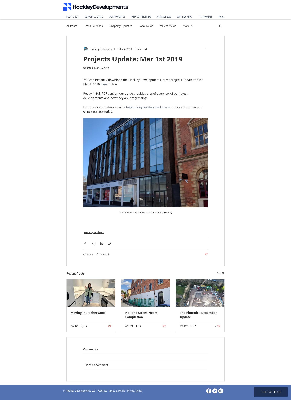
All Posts (71, 26)
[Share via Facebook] (84, 243)
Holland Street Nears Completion (141, 315)
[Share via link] (109, 243)
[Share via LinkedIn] (101, 243)
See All (221, 273)
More (186, 26)
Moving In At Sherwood (88, 313)
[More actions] (206, 49)
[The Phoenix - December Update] (200, 293)
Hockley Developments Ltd (80, 390)
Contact (102, 390)
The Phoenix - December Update (198, 315)
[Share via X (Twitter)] (93, 243)
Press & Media (117, 390)
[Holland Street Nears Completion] (145, 293)
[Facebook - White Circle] (208, 390)
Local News (146, 26)
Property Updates (120, 26)
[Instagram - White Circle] (220, 390)
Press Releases (93, 26)
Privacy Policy (134, 390)
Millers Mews (168, 26)
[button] (220, 26)
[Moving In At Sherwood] (91, 293)
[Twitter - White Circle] (214, 390)
